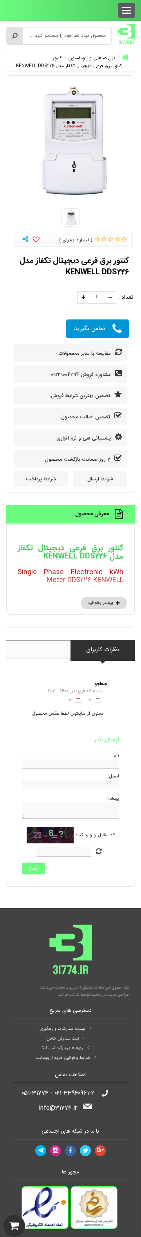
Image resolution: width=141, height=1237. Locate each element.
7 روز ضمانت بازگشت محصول (78, 459)
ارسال (33, 868)
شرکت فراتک (69, 994)
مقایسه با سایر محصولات (85, 353)
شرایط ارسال (100, 479)
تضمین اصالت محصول (86, 417)
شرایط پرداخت (41, 479)
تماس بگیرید (89, 328)
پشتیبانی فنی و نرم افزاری (84, 438)
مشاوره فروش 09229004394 (81, 374)
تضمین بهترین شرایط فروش (81, 396)
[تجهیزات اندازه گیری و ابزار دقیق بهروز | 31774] (126, 33)
